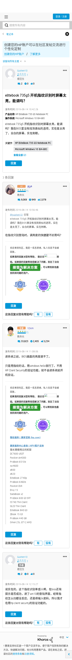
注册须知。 (30, 653)
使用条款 (17, 653)
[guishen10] (10, 74)
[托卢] (10, 190)
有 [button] (38, 314)
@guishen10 (16, 214)
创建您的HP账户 (14, 54)
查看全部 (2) (20, 155)
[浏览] (5, 17)
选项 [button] (67, 34)
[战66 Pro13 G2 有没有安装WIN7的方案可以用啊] (25, 61)
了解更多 (35, 54)
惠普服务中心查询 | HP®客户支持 (27, 445)
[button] (65, 70)
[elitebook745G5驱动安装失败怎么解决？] (21, 61)
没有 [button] (48, 314)
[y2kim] (10, 331)
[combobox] (36, 25)
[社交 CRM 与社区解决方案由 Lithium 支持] (45, 638)
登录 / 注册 (61, 16)
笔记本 (9, 34)
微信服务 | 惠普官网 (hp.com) (25, 437)
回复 (13, 163)
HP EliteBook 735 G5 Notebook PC (33, 142)
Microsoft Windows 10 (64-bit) (31, 149)
